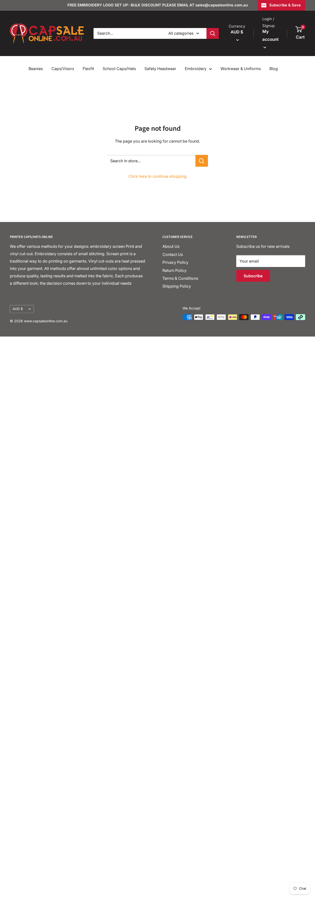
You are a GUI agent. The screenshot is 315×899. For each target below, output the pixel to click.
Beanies (36, 68)
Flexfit (88, 68)
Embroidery (195, 68)
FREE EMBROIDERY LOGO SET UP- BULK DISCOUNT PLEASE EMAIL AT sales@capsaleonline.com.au (157, 5)
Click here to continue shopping (157, 176)
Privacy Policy (175, 262)
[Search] (212, 33)
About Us (170, 246)
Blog (273, 68)
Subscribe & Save (285, 5)
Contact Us (172, 254)
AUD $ (18, 309)
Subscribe (253, 275)
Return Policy (174, 270)
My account (270, 35)
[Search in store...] (201, 161)
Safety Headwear (160, 68)
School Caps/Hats (119, 68)
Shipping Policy (176, 286)
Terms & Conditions (180, 278)
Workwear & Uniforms (240, 68)
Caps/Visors (62, 68)
